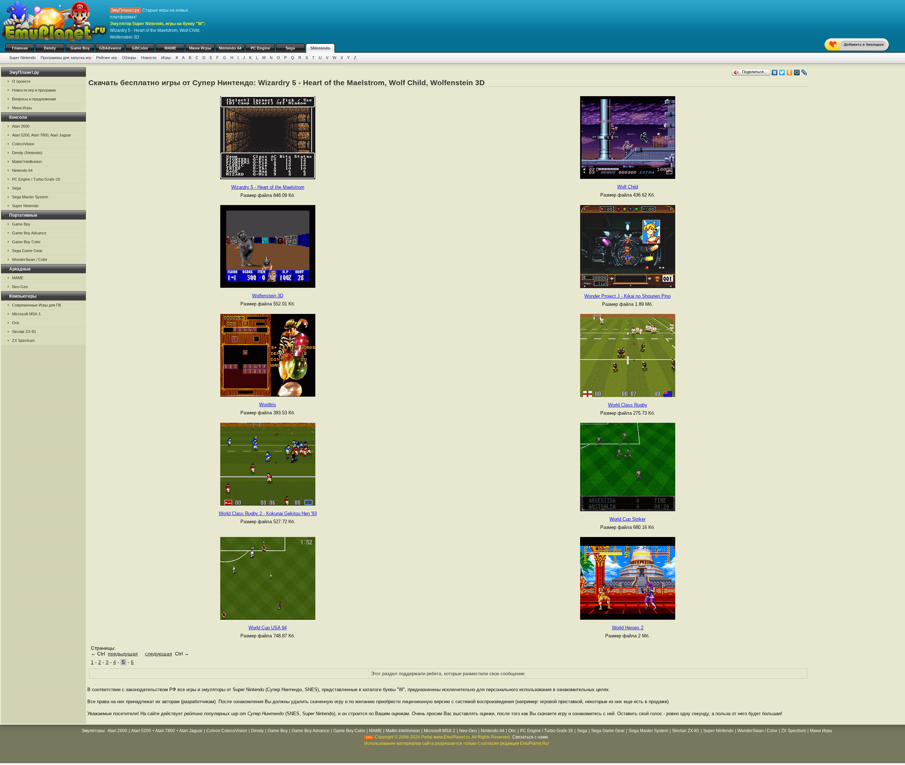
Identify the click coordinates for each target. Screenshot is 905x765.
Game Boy (80, 48)
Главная (20, 48)
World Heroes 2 (627, 627)
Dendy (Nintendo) (27, 153)
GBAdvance (110, 48)
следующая (158, 653)
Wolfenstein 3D (267, 295)
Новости (148, 58)
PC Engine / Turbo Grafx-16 (36, 179)
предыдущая (123, 653)
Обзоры (129, 58)
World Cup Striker (627, 519)
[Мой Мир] (797, 72)
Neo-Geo (20, 287)
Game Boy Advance (29, 233)
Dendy (50, 48)
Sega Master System (30, 197)
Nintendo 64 (230, 48)
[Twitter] (782, 72)
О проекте (21, 81)
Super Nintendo (22, 58)
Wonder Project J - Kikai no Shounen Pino (627, 296)
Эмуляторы (93, 730)
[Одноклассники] (789, 72)
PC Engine (260, 48)
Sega (290, 48)
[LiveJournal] (804, 72)
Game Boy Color (26, 242)
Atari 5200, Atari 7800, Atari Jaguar (41, 135)
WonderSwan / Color (29, 259)
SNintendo (320, 48)
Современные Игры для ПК (36, 305)
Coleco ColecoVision (226, 730)
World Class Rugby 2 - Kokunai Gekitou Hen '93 (268, 513)
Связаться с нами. (530, 737)
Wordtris (267, 404)
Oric (15, 323)
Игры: (166, 58)
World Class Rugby (627, 405)
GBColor (140, 48)
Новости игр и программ (34, 90)
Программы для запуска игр (66, 58)
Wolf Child (627, 186)
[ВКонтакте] (774, 72)
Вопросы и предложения (34, 99)
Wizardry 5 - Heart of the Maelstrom (267, 187)
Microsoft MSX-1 (26, 314)
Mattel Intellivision (27, 161)
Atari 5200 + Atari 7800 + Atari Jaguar (167, 730)
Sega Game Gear (27, 251)
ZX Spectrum (23, 340)
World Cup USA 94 (268, 627)
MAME (170, 48)
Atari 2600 (20, 126)
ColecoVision (23, 144)
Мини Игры (200, 48)
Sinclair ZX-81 (24, 331)
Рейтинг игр (106, 58)
